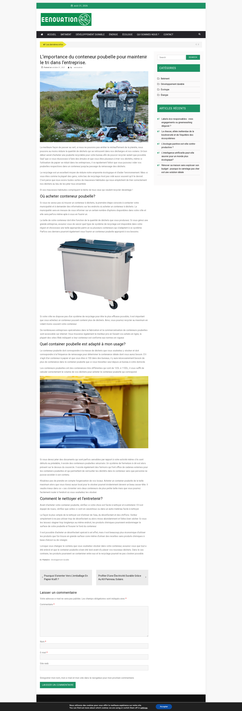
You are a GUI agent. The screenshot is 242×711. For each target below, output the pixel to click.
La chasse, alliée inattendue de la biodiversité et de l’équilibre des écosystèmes (177, 135)
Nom (43, 641)
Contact (168, 34)
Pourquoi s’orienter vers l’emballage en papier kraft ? (66, 577)
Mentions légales (47, 699)
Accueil (51, 34)
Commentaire (47, 604)
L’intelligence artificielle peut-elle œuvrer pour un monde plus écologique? (177, 156)
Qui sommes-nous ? (148, 34)
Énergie (113, 34)
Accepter (164, 706)
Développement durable (90, 34)
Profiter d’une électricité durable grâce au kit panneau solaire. (119, 577)
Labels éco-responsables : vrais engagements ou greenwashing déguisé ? (177, 122)
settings (143, 708)
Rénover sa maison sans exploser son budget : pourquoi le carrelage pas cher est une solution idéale (180, 169)
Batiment (66, 34)
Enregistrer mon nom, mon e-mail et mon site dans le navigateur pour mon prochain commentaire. (87, 678)
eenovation (78, 67)
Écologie (127, 34)
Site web (44, 663)
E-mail (44, 652)
